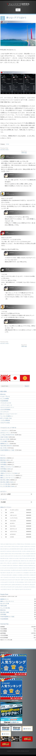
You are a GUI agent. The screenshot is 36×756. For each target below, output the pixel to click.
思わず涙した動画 (4, 479)
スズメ (11, 565)
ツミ (22, 572)
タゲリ (28, 567)
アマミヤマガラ (27, 544)
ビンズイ (13, 579)
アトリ (15, 544)
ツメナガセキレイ (26, 572)
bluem (7, 193)
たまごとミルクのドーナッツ (7, 407)
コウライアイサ (22, 558)
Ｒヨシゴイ (29, 589)
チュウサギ (13, 570)
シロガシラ (20, 563)
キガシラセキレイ (19, 553)
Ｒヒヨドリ (21, 589)
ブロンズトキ (17, 579)
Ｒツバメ (13, 589)
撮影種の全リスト (4, 443)
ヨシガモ (9, 586)
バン (31, 577)
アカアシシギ (11, 544)
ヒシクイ (33, 577)
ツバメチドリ (18, 572)
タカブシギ (25, 567)
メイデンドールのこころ (6, 405)
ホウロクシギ (31, 579)
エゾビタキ (21, 546)
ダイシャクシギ (4, 570)
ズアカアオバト (15, 565)
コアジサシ (17, 558)
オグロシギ (14, 551)
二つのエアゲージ (4, 430)
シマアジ (4, 563)
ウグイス (9, 546)
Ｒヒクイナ (17, 589)
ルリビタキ (32, 586)
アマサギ (18, 544)
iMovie (7, 269)
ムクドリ (9, 584)
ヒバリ (6, 579)
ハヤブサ (20, 577)
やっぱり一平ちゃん (5, 396)
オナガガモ (28, 551)
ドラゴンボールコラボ (5, 403)
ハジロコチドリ (6, 577)
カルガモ (6, 553)
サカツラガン (18, 560)
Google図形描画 (4, 400)
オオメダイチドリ (3, 551)
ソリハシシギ (4, 567)
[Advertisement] (15, 359)
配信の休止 (3, 394)
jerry (7, 306)
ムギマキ (6, 584)
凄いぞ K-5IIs (3, 448)
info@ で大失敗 (4, 437)
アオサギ (7, 544)
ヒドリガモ (2, 579)
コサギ (33, 558)
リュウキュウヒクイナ (19, 586)
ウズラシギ (14, 546)
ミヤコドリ (34, 582)
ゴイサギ (14, 560)
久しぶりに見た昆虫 (5, 484)
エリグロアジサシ (27, 546)
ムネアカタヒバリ (18, 584)
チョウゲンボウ (30, 570)
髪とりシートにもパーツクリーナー (8, 414)
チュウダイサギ (24, 570)
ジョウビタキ (4, 565)
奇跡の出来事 (3, 605)
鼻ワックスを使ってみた (6, 418)
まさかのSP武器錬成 (5, 409)
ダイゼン (9, 570)
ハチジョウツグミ (12, 577)
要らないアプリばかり (16, 18)
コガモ (30, 558)
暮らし (8, 460)
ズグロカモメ (21, 565)
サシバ (26, 560)
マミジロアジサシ (11, 582)
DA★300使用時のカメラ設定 (7, 450)
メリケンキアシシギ (4, 586)
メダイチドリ (27, 584)
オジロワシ (24, 551)
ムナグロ (13, 584)
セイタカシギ (26, 565)
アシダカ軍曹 (3, 441)
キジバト (24, 553)
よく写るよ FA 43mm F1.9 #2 (7, 434)
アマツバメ (22, 544)
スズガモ (8, 565)
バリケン (28, 577)
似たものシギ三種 (4, 439)
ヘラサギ (21, 579)
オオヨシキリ (9, 551)
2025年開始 (3, 462)
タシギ (31, 567)
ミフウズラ (29, 582)
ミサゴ (26, 582)
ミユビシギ (2, 584)
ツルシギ (31, 572)
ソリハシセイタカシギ (11, 567)
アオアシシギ (2, 544)
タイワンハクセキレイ (19, 567)
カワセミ (9, 553)
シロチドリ (25, 563)
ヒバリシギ (9, 579)
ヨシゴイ (13, 586)
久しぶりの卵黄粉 (4, 398)
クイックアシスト (4, 411)
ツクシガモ (8, 572)
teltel (7, 232)
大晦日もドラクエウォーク (6, 466)
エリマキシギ (32, 546)
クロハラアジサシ (5, 558)
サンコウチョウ (30, 560)
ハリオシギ (25, 577)
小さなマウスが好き (5, 422)
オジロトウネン (4, 149)
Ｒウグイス (5, 589)
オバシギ (32, 551)
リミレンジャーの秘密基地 (18, 4)
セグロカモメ (31, 565)
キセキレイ (28, 553)
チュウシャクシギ (18, 570)
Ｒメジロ (25, 589)
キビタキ (32, 553)
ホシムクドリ (5, 582)
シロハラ (28, 563)
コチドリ (6, 560)
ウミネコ (17, 546)
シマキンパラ (9, 563)
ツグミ (12, 572)
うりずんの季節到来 (5, 420)
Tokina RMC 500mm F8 (6, 445)
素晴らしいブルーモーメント (7, 475)
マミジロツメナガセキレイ (19, 582)
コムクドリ (10, 560)
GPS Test (24, 152)
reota (7, 156)
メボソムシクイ (32, 584)
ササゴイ (22, 560)
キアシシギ (14, 553)
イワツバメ (6, 546)
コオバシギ (27, 558)
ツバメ (14, 572)
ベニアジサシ (26, 579)
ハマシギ (17, 577)
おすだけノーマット (5, 432)
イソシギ (32, 544)
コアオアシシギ (12, 558)
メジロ (23, 584)
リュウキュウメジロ (26, 586)
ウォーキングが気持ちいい (6, 416)
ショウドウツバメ (15, 563)
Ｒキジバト (9, 589)
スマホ (7, 144)
